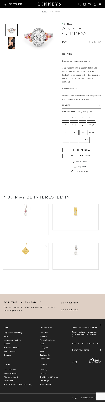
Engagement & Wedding (13, 333)
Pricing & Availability (11, 377)
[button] (74, 161)
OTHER (84, 140)
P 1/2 (74, 140)
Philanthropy (44, 381)
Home (44, 12)
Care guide (44, 347)
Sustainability (9, 381)
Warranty (43, 351)
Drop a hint (82, 167)
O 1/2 (91, 132)
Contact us (44, 333)
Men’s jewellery (10, 351)
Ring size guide (85, 111)
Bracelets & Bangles (11, 347)
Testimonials (45, 355)
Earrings (7, 344)
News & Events (45, 384)
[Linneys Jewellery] (49, 4)
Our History (44, 373)
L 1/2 (74, 125)
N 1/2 (74, 132)
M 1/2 (91, 125)
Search (74, 398)
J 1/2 (74, 118)
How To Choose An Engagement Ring (18, 384)
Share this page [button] (82, 172)
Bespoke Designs (10, 373)
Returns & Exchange (47, 340)
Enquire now (81, 150)
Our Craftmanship (10, 370)
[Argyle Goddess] (11, 30)
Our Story (43, 370)
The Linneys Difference (49, 377)
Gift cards (7, 355)
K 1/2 (91, 118)
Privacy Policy (45, 359)
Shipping (43, 336)
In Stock (68, 24)
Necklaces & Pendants (12, 340)
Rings (6, 336)
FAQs (42, 344)
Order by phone (81, 156)
